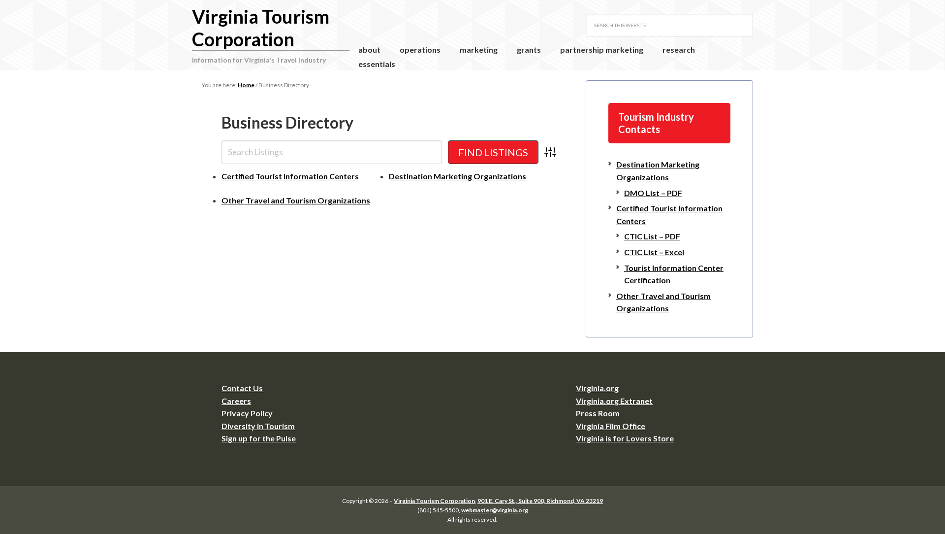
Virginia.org (597, 388)
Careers (236, 400)
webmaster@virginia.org (494, 510)
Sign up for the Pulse (258, 438)
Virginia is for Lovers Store (625, 438)
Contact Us (242, 388)
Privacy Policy (247, 413)
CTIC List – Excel (654, 252)
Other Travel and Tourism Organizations (295, 200)
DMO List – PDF (653, 193)
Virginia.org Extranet (614, 400)
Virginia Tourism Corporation (260, 27)
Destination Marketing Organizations (457, 176)
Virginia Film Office (610, 426)
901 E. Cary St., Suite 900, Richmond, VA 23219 (540, 500)
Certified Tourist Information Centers (290, 176)
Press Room (598, 413)
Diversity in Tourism (258, 426)
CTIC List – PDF (652, 236)
